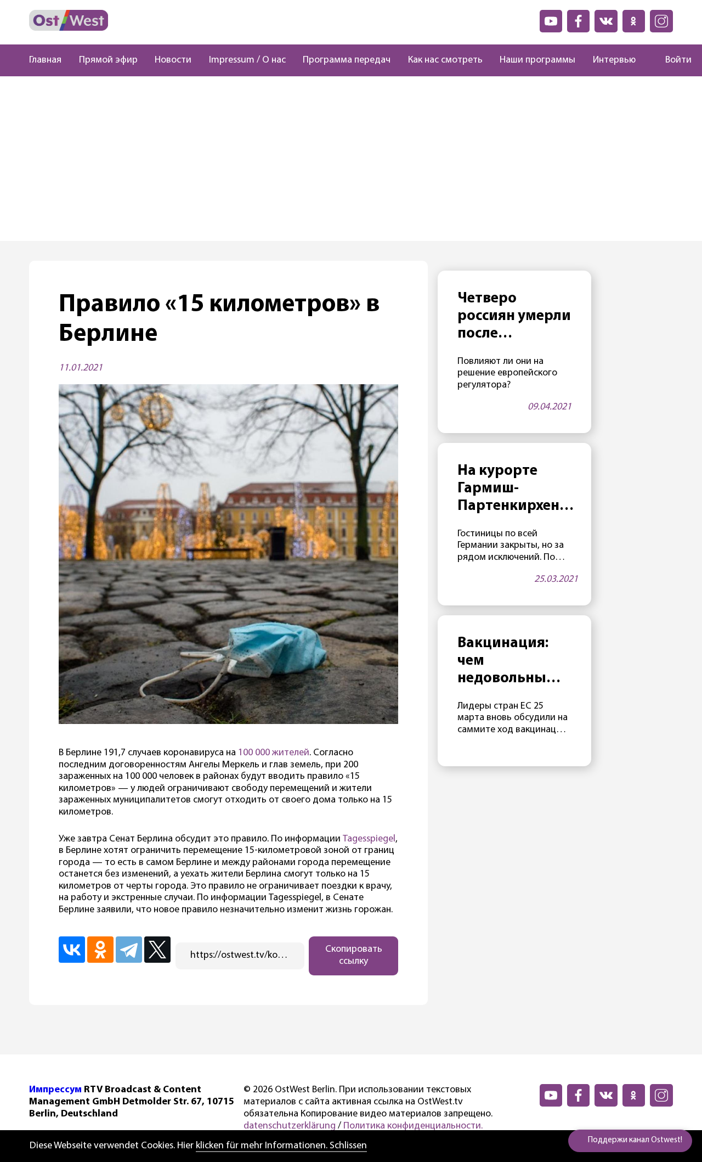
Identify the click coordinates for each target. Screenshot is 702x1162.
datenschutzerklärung (290, 1126)
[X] (157, 949)
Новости (173, 60)
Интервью (614, 60)
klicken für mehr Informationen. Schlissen (281, 1146)
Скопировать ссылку (353, 956)
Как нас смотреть (445, 60)
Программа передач (346, 60)
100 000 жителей (273, 753)
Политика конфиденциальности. (413, 1126)
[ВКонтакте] (72, 949)
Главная (45, 60)
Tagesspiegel (369, 839)
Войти (678, 60)
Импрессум (55, 1090)
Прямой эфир (108, 60)
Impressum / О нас (247, 60)
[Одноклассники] (100, 949)
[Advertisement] (351, 158)
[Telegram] (129, 949)
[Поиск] (645, 60)
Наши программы (537, 60)
